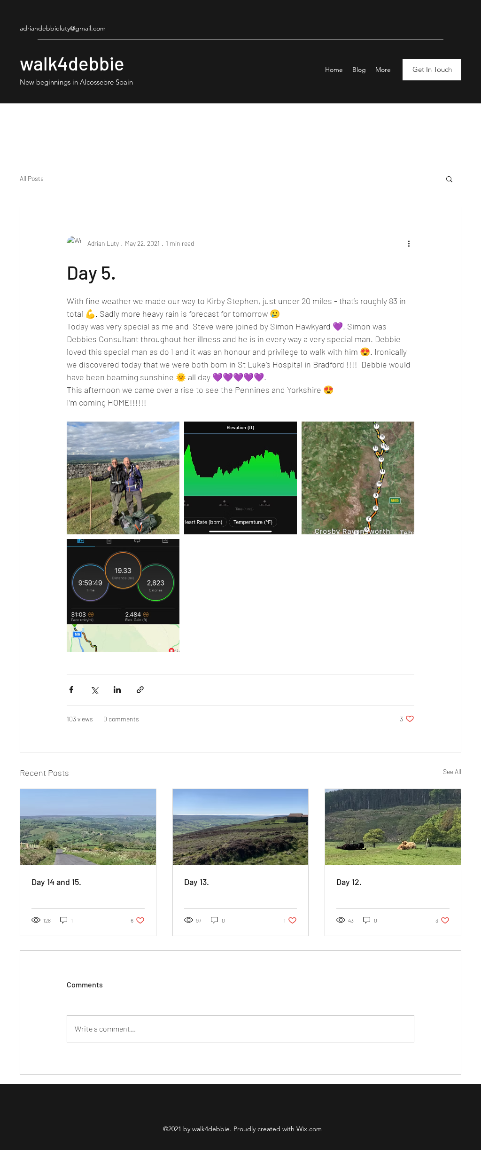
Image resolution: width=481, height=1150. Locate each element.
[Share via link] (140, 689)
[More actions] (408, 243)
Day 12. (349, 881)
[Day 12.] (393, 827)
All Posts (32, 178)
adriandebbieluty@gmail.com (63, 28)
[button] (449, 178)
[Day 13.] (241, 827)
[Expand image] (123, 478)
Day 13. (196, 881)
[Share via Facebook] (71, 689)
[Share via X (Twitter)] (94, 689)
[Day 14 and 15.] (88, 827)
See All (452, 771)
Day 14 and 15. (56, 881)
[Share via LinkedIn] (117, 689)
